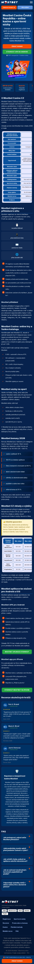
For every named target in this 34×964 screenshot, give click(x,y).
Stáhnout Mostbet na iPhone (17, 690)
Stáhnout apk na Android (17, 52)
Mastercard (12, 910)
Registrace (7, 919)
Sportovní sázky (20, 919)
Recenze (6, 923)
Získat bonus (17, 46)
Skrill (20, 910)
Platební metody (17, 927)
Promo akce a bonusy (20, 923)
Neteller (27, 910)
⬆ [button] (31, 955)
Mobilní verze (7, 931)
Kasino (5, 927)
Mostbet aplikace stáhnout (17, 652)
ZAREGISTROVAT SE (9, 7)
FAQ (17, 931)
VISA (4, 910)
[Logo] (9, 2)
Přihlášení (25, 7)
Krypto (5, 913)
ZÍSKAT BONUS (17, 961)
